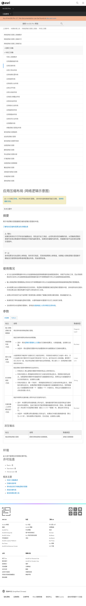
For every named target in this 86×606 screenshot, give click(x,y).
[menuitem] (13, 524)
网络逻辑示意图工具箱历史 (13, 44)
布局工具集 (42, 28)
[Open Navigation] (83, 3)
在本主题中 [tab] (8, 209)
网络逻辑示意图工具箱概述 (13, 35)
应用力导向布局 (12, 70)
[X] (75, 509)
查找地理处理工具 (13, 493)
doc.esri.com (51, 18)
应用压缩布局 (11, 66)
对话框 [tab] (6, 318)
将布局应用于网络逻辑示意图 (17, 487)
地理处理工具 (15, 28)
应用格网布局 (11, 79)
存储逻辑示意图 (9, 176)
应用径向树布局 (12, 101)
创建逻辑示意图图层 (10, 163)
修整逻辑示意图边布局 (14, 128)
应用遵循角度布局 (12, 61)
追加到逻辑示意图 (10, 136)
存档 (15, 199)
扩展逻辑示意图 (9, 159)
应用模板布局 (11, 123)
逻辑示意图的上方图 (32, 343)
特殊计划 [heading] (28, 553)
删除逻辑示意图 (9, 150)
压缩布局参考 (11, 483)
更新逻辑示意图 (9, 181)
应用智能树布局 (12, 114)
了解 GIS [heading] (51, 519)
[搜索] (77, 3)
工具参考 (6, 14)
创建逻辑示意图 (9, 145)
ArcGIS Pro (7, 9)
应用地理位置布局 (12, 74)
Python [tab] (14, 318)
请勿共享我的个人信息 (75, 597)
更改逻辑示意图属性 (10, 132)
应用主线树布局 (12, 92)
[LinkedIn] (80, 509)
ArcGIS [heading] (4, 519)
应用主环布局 (11, 88)
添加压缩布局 (11, 490)
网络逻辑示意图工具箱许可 (13, 39)
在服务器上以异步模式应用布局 (45, 305)
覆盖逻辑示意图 (9, 167)
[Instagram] (75, 513)
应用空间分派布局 (12, 119)
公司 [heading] (3, 553)
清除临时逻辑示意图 (10, 172)
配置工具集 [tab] (9, 48)
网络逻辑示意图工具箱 (29, 28)
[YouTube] (80, 513)
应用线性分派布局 (12, 83)
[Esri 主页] (5, 3)
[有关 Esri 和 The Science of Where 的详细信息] (6, 512)
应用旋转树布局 (12, 110)
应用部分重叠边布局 (13, 97)
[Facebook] (70, 509)
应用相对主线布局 (12, 105)
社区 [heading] (27, 519)
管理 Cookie (60, 597)
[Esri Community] (70, 513)
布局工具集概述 (12, 57)
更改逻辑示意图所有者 (11, 141)
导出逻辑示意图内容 (10, 154)
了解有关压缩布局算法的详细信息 (15, 227)
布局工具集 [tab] (9, 52)
